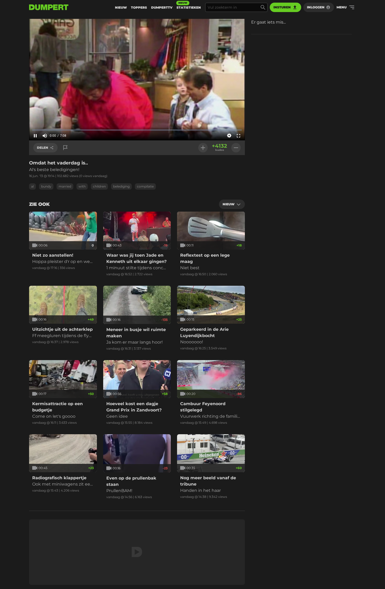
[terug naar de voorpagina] (48, 7)
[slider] (137, 129)
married (65, 186)
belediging (121, 186)
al (32, 186)
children (99, 186)
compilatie (145, 186)
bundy (46, 186)
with (82, 186)
